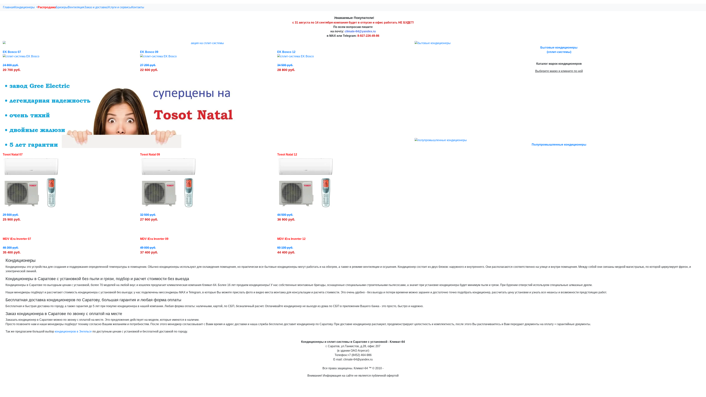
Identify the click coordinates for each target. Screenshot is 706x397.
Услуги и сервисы (119, 7)
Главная (8, 7)
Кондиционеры (24, 7)
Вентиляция (76, 7)
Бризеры (62, 7)
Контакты (137, 7)
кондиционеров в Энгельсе (73, 331)
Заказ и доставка (96, 7)
